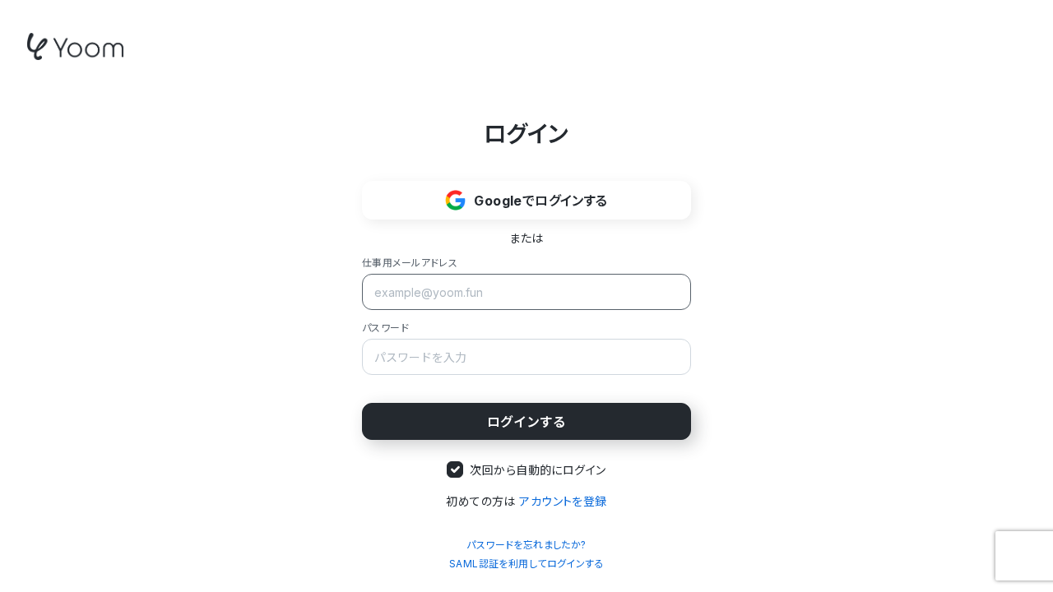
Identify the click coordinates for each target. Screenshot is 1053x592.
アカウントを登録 (562, 501)
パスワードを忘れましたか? (526, 545)
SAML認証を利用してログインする (526, 563)
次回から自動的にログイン (537, 470)
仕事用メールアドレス (409, 263)
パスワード (385, 327)
